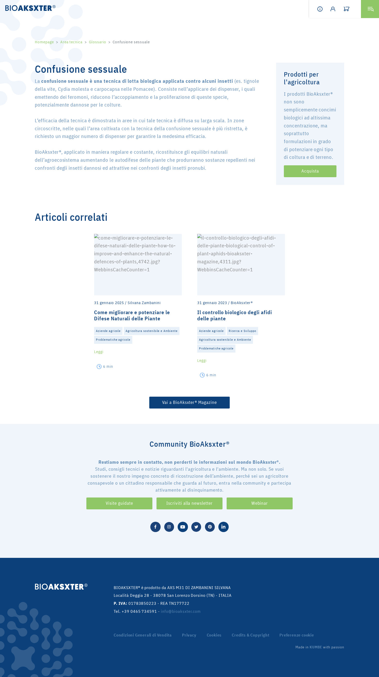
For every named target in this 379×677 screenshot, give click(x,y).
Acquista (310, 171)
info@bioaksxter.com (181, 611)
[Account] (337, 9)
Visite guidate (119, 503)
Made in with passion (319, 647)
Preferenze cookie (296, 635)
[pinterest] (210, 526)
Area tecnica (71, 41)
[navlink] (350, 9)
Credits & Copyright (250, 635)
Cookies (214, 635)
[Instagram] (169, 526)
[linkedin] (223, 526)
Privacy (189, 635)
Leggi (98, 351)
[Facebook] (155, 526)
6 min (108, 366)
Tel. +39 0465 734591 (135, 611)
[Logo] (29, 7)
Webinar (259, 503)
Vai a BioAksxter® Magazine (189, 402)
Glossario (97, 41)
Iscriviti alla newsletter (189, 503)
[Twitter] (196, 526)
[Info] (323, 9)
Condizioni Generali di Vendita (143, 635)
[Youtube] (183, 526)
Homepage (44, 41)
